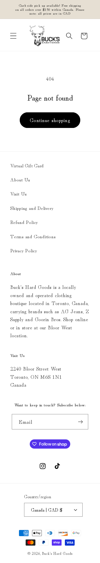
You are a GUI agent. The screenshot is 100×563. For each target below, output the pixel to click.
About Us (20, 179)
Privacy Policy (23, 250)
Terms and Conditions (33, 236)
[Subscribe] (80, 422)
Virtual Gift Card (27, 165)
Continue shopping (50, 120)
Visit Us (18, 193)
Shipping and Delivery (31, 207)
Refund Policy (24, 222)
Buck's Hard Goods (57, 553)
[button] (13, 36)
